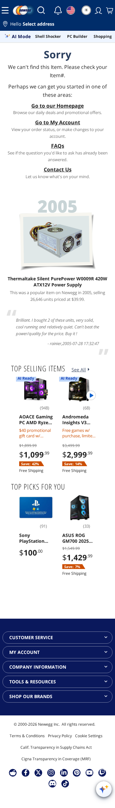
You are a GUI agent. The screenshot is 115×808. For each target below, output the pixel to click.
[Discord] (52, 783)
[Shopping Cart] (108, 10)
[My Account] (98, 10)
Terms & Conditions (27, 735)
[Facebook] (25, 772)
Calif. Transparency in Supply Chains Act (56, 747)
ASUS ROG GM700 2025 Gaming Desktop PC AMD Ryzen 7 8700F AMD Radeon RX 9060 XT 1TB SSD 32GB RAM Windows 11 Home (78, 538)
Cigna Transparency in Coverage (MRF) (56, 759)
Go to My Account (57, 122)
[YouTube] (89, 772)
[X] (38, 772)
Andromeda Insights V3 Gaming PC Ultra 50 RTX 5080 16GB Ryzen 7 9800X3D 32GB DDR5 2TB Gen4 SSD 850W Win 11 (79, 419)
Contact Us (58, 169)
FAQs (57, 145)
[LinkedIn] (63, 772)
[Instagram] (51, 772)
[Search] (41, 10)
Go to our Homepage (57, 105)
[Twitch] (102, 772)
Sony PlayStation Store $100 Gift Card (35, 538)
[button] (57, 25)
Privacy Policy (60, 735)
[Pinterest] (77, 772)
